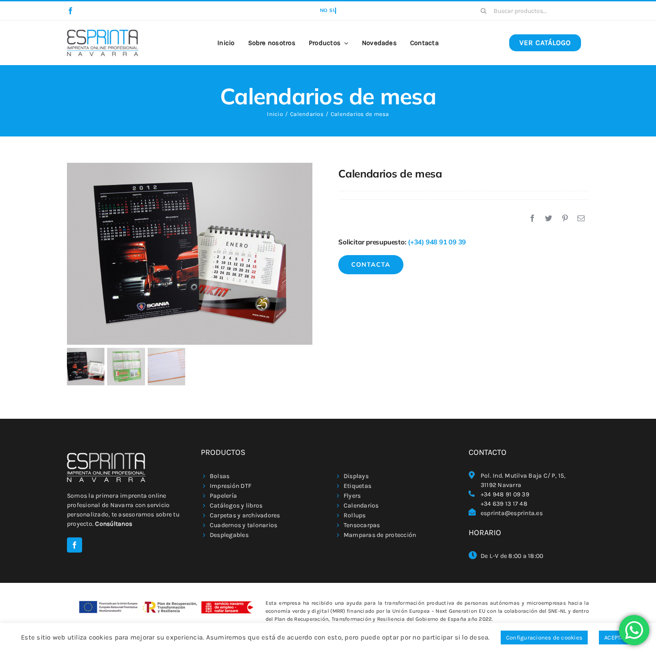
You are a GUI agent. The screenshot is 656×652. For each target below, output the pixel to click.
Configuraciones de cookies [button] (544, 637)
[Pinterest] (565, 218)
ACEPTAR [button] (615, 637)
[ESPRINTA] (102, 33)
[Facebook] (532, 218)
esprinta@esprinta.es (512, 513)
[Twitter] (548, 218)
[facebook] (70, 10)
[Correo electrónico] (581, 218)
